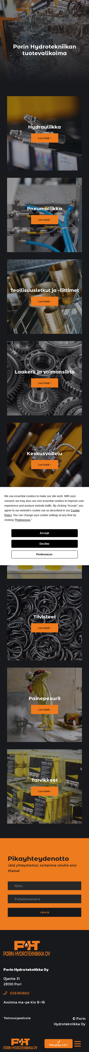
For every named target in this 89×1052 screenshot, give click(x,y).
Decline (44, 543)
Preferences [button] (22, 519)
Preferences (44, 554)
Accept (44, 533)
